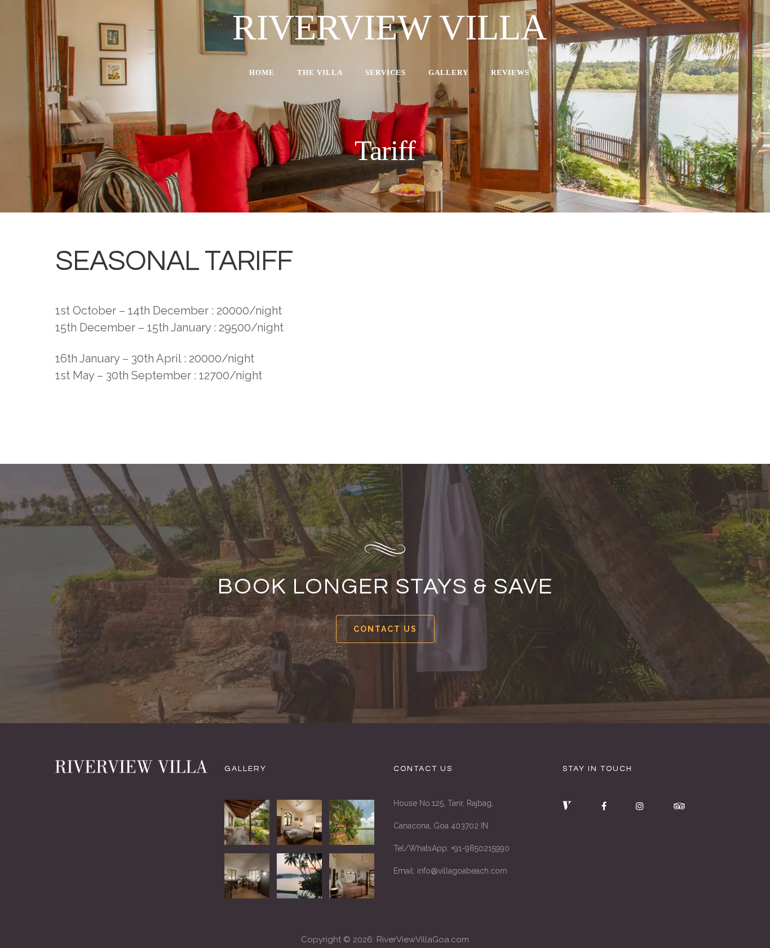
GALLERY (448, 72)
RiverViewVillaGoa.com (423, 939)
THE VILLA (320, 72)
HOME (262, 72)
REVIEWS (510, 72)
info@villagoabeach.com (462, 870)
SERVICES (385, 72)
